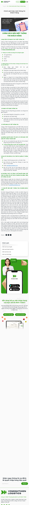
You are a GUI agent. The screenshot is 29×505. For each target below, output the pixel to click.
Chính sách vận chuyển (7, 246)
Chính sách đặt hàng (6, 254)
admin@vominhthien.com (12, 165)
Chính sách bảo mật (6, 251)
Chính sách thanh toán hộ (7, 249)
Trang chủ (5, 6)
